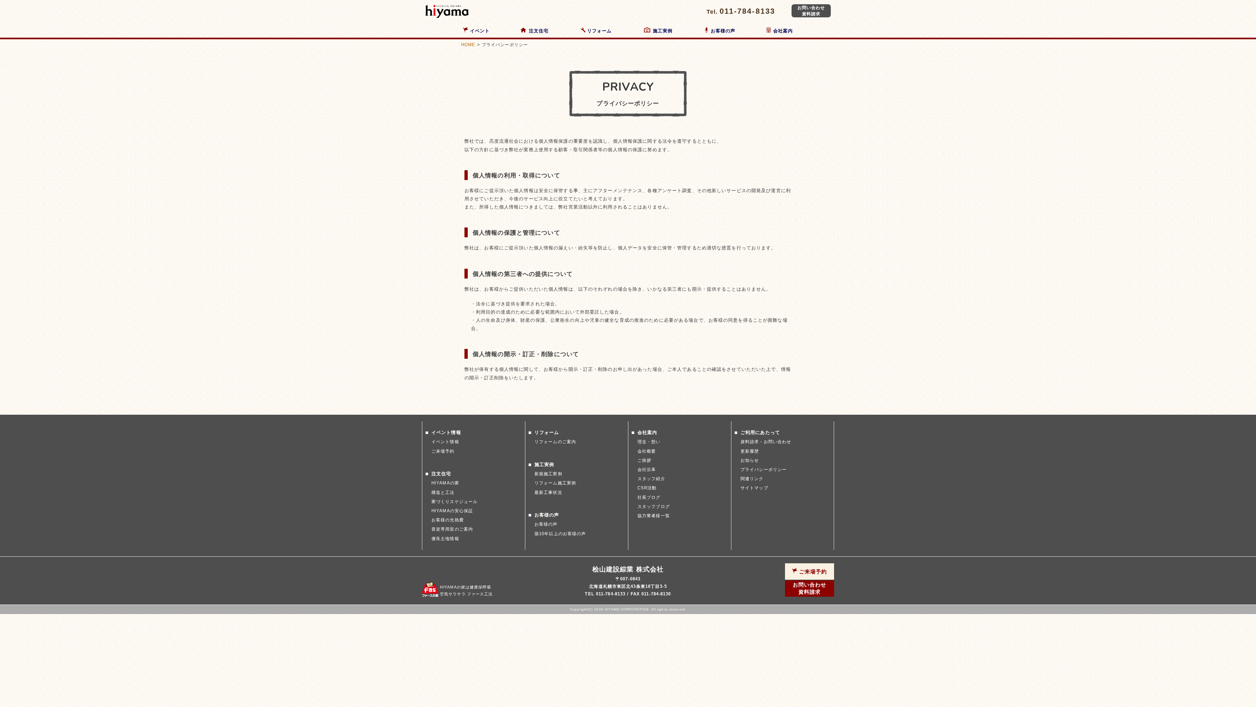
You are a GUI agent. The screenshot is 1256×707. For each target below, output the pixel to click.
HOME (468, 44)
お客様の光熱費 (447, 519)
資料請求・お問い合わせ (766, 441)
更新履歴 (750, 451)
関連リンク (752, 478)
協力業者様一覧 (653, 515)
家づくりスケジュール (454, 501)
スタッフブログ (653, 506)
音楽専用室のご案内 (452, 529)
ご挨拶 (644, 460)
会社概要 (646, 451)
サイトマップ (754, 487)
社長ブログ (649, 497)
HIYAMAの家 (445, 482)
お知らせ (750, 460)
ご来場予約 (443, 451)
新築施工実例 (548, 473)
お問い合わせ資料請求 (811, 10)
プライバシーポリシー (764, 469)
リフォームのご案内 (555, 441)
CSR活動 (647, 487)
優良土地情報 (445, 538)
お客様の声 (546, 524)
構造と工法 (443, 492)
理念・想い (649, 441)
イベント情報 (445, 441)
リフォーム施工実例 (555, 482)
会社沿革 (646, 469)
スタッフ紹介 (651, 478)
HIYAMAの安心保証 (452, 510)
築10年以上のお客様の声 (560, 533)
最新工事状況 (548, 492)
